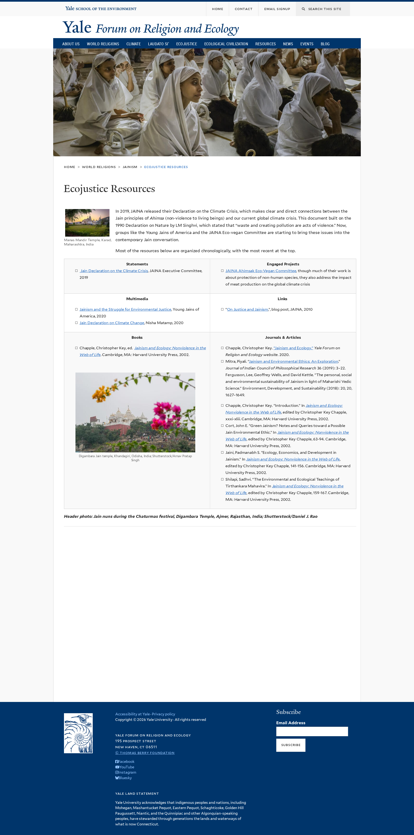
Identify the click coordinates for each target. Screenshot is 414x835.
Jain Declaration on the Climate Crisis (114, 271)
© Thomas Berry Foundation (145, 752)
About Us (71, 44)
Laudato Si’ (158, 44)
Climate (133, 44)
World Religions (103, 44)
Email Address (290, 722)
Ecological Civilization (226, 44)
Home (69, 166)
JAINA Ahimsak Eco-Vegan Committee (260, 271)
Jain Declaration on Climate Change (112, 323)
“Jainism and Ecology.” (293, 348)
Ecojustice (186, 44)
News (288, 44)
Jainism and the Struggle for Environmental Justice (125, 309)
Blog (325, 44)
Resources (265, 44)
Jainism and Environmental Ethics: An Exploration (293, 361)
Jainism (130, 166)
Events (306, 44)
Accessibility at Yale (132, 714)
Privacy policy (163, 714)
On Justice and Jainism (247, 309)
